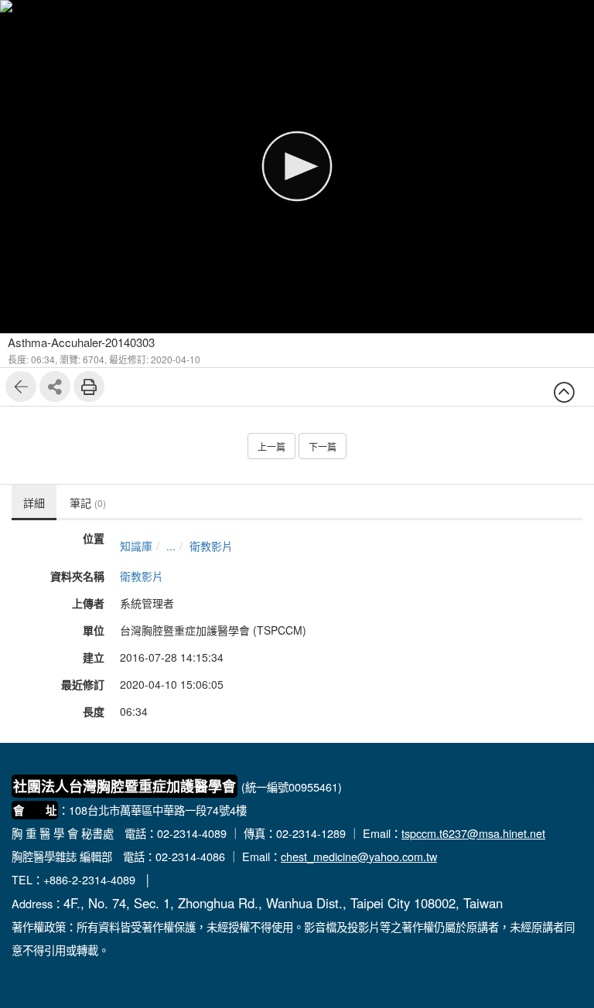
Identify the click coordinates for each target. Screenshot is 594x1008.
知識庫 (136, 545)
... (171, 545)
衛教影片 (211, 545)
